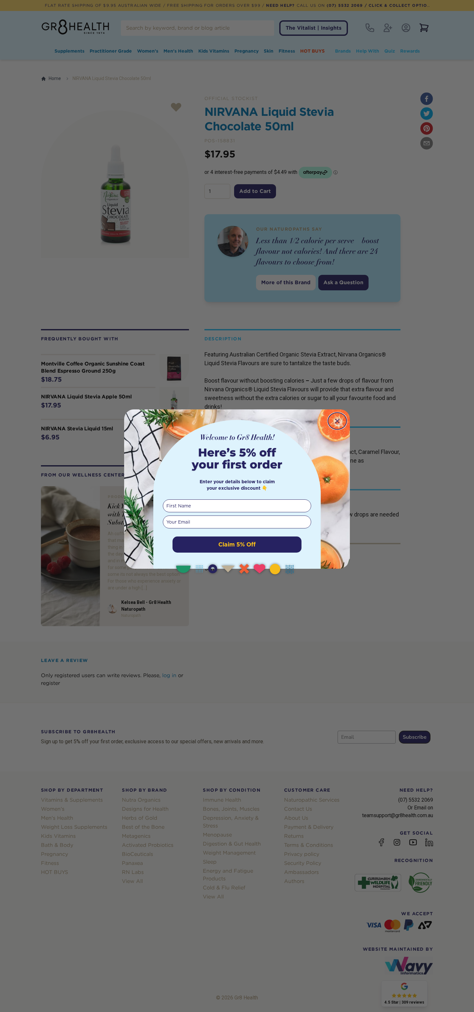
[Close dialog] (337, 421)
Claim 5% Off (237, 544)
